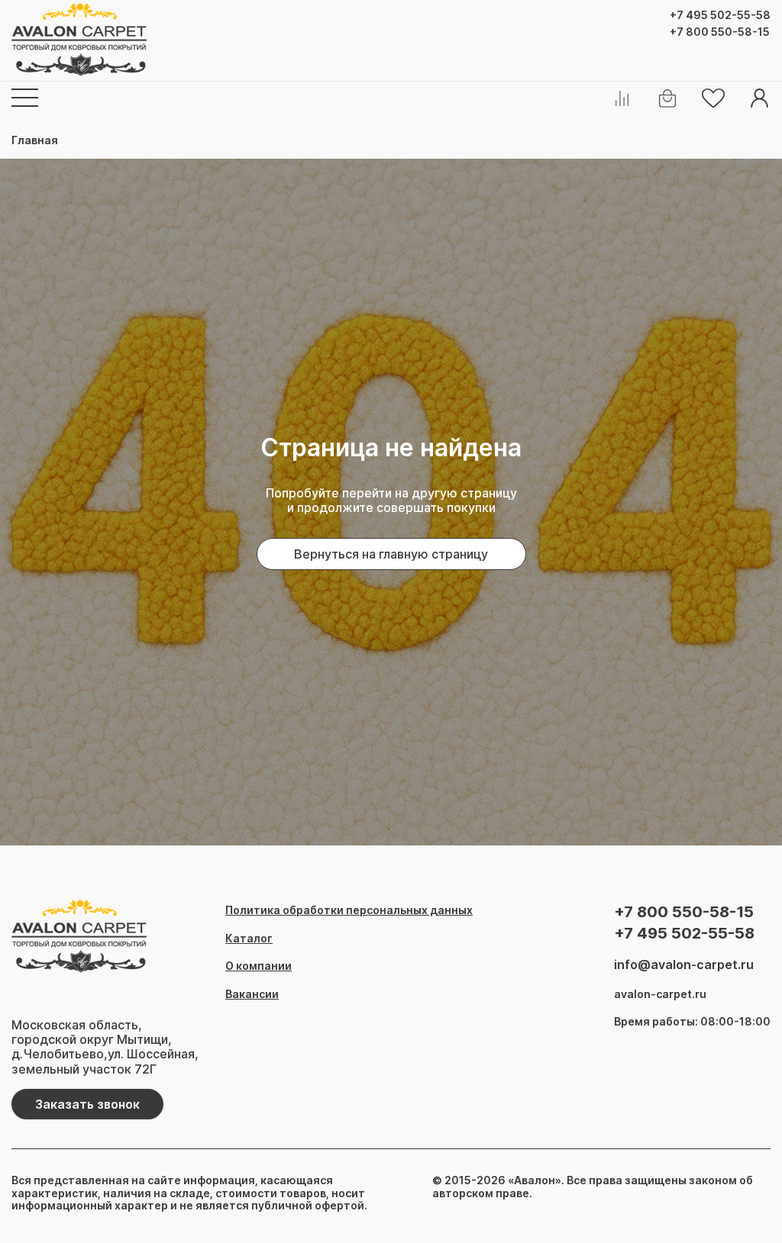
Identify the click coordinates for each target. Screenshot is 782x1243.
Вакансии (252, 994)
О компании (258, 966)
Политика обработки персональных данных (349, 910)
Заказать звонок (87, 1104)
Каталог (249, 938)
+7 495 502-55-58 (720, 15)
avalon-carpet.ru (660, 994)
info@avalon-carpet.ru (684, 965)
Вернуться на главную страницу (391, 554)
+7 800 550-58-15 (720, 32)
